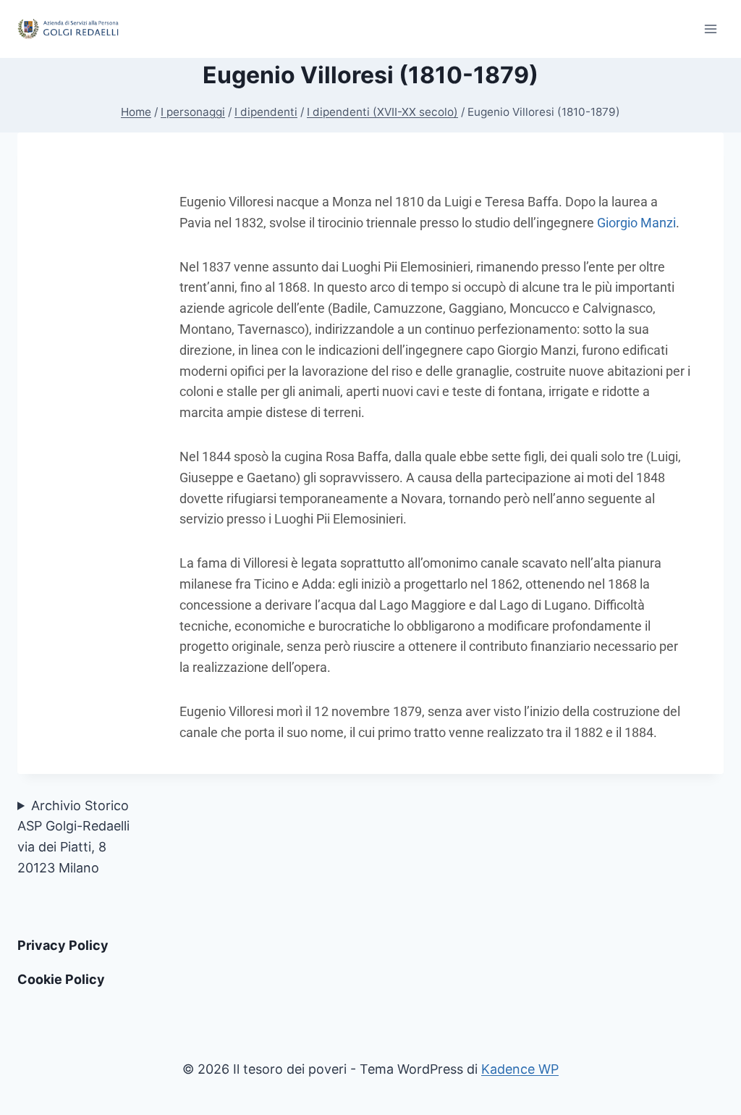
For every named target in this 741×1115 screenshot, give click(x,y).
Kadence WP (520, 1069)
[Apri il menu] (710, 28)
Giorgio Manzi (636, 222)
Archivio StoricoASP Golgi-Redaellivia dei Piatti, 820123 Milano (73, 836)
